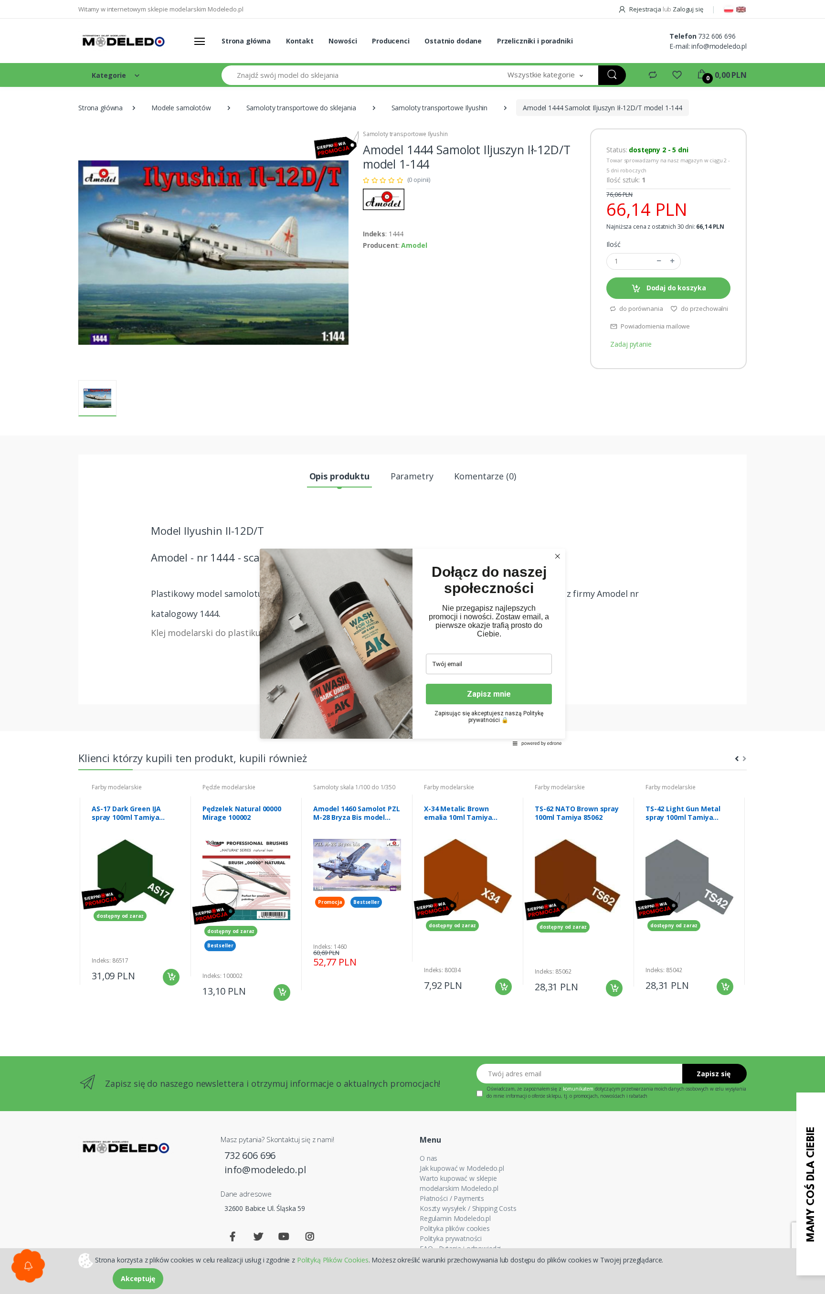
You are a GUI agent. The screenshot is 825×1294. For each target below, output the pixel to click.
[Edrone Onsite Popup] (412, 647)
